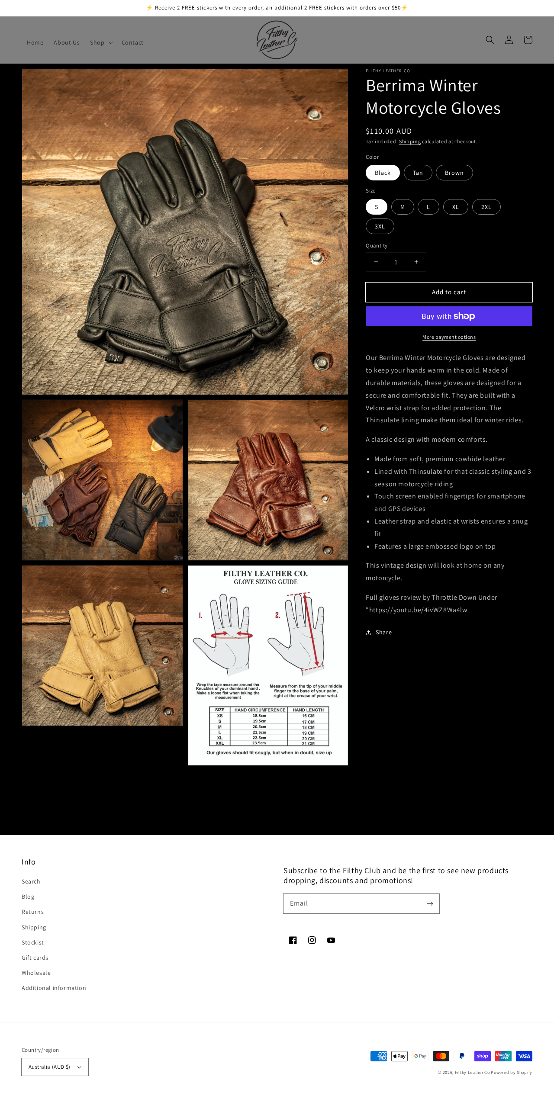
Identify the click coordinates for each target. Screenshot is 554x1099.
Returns (33, 912)
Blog (28, 896)
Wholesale (36, 973)
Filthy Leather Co (472, 1072)
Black (383, 173)
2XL (486, 206)
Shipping (410, 141)
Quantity (376, 245)
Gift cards (35, 957)
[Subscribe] (429, 903)
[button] (100, 42)
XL (455, 206)
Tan (418, 173)
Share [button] (384, 632)
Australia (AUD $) (50, 1066)
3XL (380, 226)
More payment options (449, 337)
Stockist (33, 942)
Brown (454, 173)
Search (31, 881)
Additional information (54, 988)
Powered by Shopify (511, 1072)
